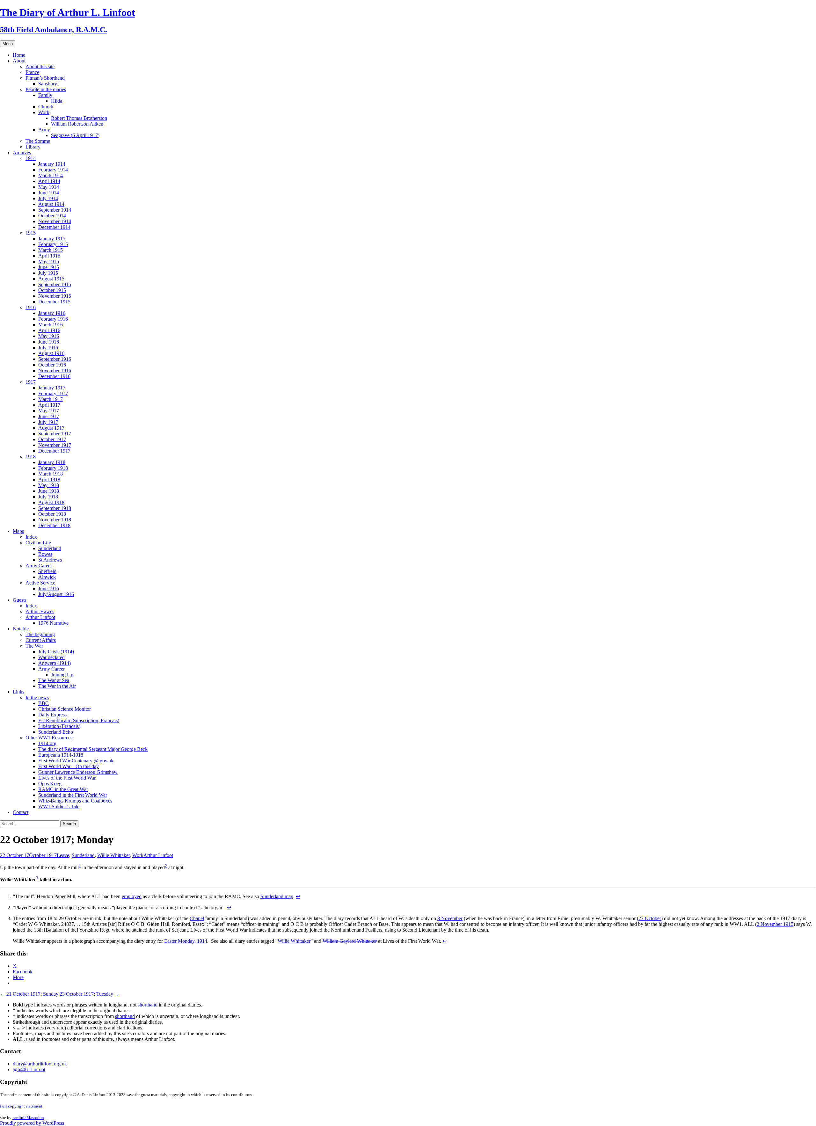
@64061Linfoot (29, 1069)
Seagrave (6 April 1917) (75, 135)
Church (45, 106)
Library (33, 146)
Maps (18, 531)
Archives (22, 152)
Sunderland (49, 548)
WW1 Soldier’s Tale (58, 806)
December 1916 (54, 376)
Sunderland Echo (55, 732)
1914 (31, 158)
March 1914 (50, 175)
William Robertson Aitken (77, 124)
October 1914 (52, 215)
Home (19, 55)
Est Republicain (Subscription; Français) (78, 720)
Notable (21, 628)
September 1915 (54, 284)
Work (43, 112)
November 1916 (54, 370)
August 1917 (51, 428)
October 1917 (52, 439)
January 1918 (51, 462)
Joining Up (62, 674)
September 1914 (54, 210)
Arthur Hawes (40, 611)
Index (31, 537)
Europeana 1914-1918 (60, 755)
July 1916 (48, 347)
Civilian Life (38, 542)
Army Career (39, 565)
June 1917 (48, 416)
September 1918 (54, 508)
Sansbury (47, 83)
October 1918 (52, 514)
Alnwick (47, 577)
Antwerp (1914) (54, 663)
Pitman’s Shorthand (45, 78)
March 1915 (50, 250)
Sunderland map (276, 896)
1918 (31, 456)
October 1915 (52, 290)
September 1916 (54, 359)
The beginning (40, 634)
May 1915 (48, 261)
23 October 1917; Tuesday (90, 994)
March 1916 (50, 324)
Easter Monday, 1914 (185, 941)
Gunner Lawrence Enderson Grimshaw (78, 772)
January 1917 (51, 387)
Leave (63, 855)
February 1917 (53, 393)
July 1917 (48, 422)
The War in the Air (57, 686)
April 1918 (49, 479)
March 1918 (50, 473)
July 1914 (48, 198)
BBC (43, 703)
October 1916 (52, 364)
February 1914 (53, 169)
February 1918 (53, 468)
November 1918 (54, 519)
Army (44, 129)
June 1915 (48, 267)
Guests (19, 600)
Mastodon (35, 1117)
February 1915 (53, 244)
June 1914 (48, 192)
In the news (37, 697)
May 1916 (48, 336)
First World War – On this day (68, 766)
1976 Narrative (53, 623)
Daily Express (52, 714)
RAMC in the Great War (63, 789)
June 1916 (48, 342)
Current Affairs (41, 640)
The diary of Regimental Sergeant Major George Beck (93, 749)
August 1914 (51, 204)
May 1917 (48, 410)
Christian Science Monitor (64, 709)
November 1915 (54, 296)
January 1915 (51, 238)
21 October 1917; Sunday (29, 994)
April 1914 (49, 181)
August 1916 (51, 353)
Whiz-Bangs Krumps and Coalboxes (75, 800)
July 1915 (48, 273)
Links (18, 691)
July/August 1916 (56, 594)
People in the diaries (46, 89)
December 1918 (54, 525)
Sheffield (47, 571)
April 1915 (49, 255)
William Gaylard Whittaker (350, 941)
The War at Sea (53, 680)
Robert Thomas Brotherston (79, 118)
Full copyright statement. (21, 1106)
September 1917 (54, 433)
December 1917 (54, 451)
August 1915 (51, 278)
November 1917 (54, 445)
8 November (450, 918)
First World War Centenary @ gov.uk (75, 760)
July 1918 (48, 496)
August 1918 (51, 502)
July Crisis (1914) (56, 651)
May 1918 (48, 485)
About (19, 60)
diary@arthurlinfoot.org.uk (40, 1063)
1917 (31, 382)
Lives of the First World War (67, 778)
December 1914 (54, 227)
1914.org (47, 743)
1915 (31, 233)
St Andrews (50, 560)
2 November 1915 (775, 924)
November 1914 (54, 221)
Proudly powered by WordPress (32, 1123)
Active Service (40, 582)
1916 (31, 307)
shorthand (147, 1004)
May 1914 (48, 187)
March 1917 (50, 399)
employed (132, 896)
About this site (40, 66)
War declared (51, 657)
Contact (20, 812)
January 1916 (51, 313)
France (32, 72)
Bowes (45, 554)
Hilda (56, 101)
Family (45, 95)
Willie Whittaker (113, 855)
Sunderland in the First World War (72, 795)
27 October (649, 918)
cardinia (19, 1117)
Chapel (197, 918)
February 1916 (53, 319)
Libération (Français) (59, 726)
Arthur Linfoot (40, 617)
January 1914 (51, 164)
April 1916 (49, 330)
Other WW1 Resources (49, 737)
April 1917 (49, 405)
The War (34, 646)
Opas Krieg (50, 783)
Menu (8, 43)
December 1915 (54, 301)
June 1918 (48, 491)
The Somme (38, 141)
